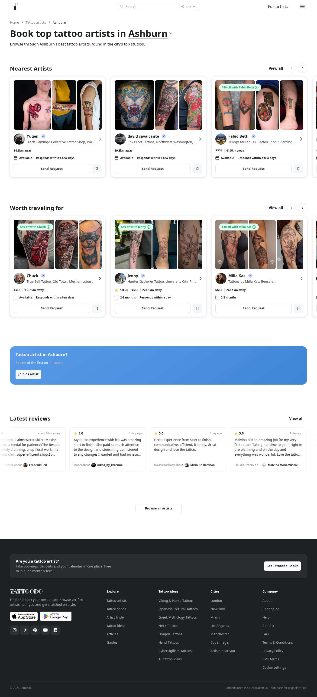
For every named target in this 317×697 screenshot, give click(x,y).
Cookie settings (274, 667)
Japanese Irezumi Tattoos (178, 609)
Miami (215, 617)
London (216, 600)
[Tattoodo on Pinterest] (35, 630)
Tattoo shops (116, 609)
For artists (278, 6)
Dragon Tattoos (170, 634)
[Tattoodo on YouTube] (45, 630)
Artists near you (222, 650)
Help (266, 617)
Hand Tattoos (168, 642)
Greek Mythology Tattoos (177, 617)
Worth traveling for (37, 208)
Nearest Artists (31, 68)
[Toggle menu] (302, 6)
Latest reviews (30, 418)
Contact (268, 625)
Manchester (219, 634)
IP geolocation (297, 688)
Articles (112, 634)
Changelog (270, 609)
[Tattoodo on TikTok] (24, 630)
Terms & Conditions (277, 642)
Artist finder (116, 617)
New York (217, 609)
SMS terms (270, 659)
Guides (112, 642)
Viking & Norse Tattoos (176, 600)
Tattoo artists (117, 600)
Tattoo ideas (116, 625)
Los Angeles (219, 625)
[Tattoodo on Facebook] (55, 630)
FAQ (265, 634)
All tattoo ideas (170, 659)
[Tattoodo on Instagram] (14, 630)
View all (276, 68)
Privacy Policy (272, 650)
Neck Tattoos (168, 625)
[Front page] (14, 6)
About (267, 600)
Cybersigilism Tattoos (175, 650)
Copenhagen (220, 642)
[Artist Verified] (43, 136)
